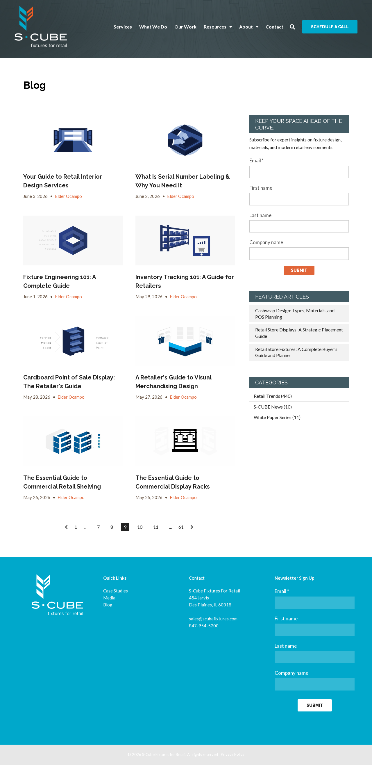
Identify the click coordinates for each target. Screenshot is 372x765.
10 (139, 527)
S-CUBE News (273, 406)
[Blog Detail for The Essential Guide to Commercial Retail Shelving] (73, 441)
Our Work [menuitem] (185, 26)
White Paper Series (277, 417)
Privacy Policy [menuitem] (232, 754)
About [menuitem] (246, 26)
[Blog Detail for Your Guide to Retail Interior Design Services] (73, 140)
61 (181, 527)
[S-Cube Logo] (41, 27)
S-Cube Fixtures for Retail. (164, 754)
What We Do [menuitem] (153, 26)
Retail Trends (273, 396)
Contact (197, 578)
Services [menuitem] (123, 26)
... (85, 527)
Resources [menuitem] (215, 26)
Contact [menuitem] (274, 26)
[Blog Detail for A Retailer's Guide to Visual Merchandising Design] (185, 341)
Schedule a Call (330, 26)
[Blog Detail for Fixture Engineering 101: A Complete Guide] (73, 240)
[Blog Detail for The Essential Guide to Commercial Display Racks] (185, 441)
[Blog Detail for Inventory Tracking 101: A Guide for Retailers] (185, 240)
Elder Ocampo (68, 196)
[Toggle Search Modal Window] (292, 27)
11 (155, 527)
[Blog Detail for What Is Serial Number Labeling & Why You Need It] (185, 140)
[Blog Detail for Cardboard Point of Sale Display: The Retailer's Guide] (73, 341)
